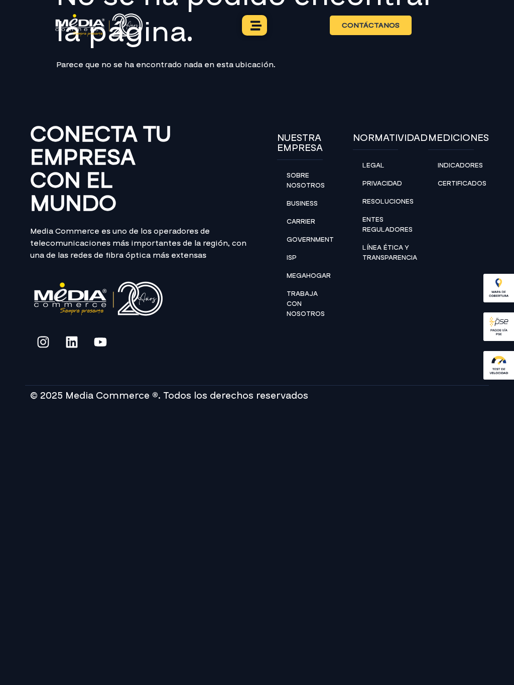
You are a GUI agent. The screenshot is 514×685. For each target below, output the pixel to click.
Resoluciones (380, 202)
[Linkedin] (72, 342)
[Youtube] (100, 342)
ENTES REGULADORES (380, 225)
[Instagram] (43, 342)
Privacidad (380, 184)
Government (305, 240)
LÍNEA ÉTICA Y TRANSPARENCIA (380, 253)
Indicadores (456, 165)
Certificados (456, 184)
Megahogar (305, 276)
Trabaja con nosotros (305, 304)
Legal (373, 165)
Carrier (301, 222)
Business (302, 204)
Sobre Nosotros (305, 180)
